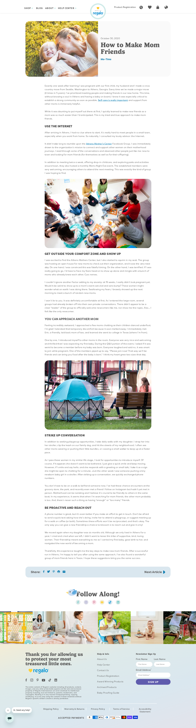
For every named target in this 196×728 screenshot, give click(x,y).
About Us (102, 659)
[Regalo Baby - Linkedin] (118, 602)
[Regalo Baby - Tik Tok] (110, 602)
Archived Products (106, 687)
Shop (28, 8)
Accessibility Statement (145, 710)
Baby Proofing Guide (108, 692)
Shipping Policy (51, 709)
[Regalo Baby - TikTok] (50, 681)
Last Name (159, 659)
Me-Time (106, 59)
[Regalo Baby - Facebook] (78, 602)
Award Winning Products (110, 681)
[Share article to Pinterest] (54, 572)
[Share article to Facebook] (43, 572)
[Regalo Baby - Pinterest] (94, 602)
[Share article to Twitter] (48, 572)
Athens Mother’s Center (99, 143)
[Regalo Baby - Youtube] (102, 602)
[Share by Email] (64, 572)
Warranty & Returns (74, 709)
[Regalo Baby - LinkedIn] (55, 680)
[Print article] (58, 571)
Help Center (66, 8)
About (49, 8)
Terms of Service (121, 709)
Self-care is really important (113, 100)
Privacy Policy (98, 709)
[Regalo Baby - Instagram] (86, 602)
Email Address (144, 669)
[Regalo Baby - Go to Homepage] (98, 11)
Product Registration (125, 7)
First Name (141, 659)
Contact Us (103, 670)
